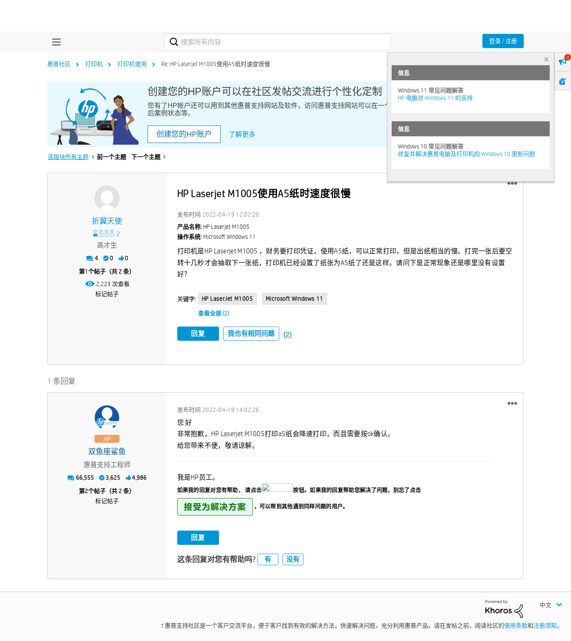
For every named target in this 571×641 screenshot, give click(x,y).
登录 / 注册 (503, 41)
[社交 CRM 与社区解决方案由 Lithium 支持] (504, 608)
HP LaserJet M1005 (227, 298)
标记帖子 (107, 294)
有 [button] (268, 559)
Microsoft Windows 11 (295, 298)
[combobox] (277, 41)
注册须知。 (548, 625)
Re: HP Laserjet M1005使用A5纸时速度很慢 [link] (215, 64)
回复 (198, 333)
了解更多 (242, 134)
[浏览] (54, 41)
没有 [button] (293, 559)
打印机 (94, 64)
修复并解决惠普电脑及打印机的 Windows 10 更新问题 (466, 154)
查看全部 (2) (213, 313)
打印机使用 (132, 64)
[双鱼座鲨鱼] (107, 417)
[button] (512, 183)
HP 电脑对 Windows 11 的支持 (435, 98)
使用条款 (516, 625)
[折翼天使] (107, 198)
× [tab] (546, 59)
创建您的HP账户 (184, 134)
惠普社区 (59, 64)
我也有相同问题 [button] (251, 333)
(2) (287, 335)
